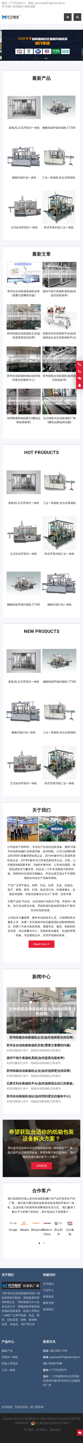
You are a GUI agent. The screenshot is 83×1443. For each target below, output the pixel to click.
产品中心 (48, 1290)
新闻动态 (48, 1296)
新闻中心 (41, 976)
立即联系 (41, 1165)
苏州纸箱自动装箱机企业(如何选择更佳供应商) (39, 1071)
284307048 (55, 1363)
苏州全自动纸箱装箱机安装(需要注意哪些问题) (39, 1045)
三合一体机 (8, 1369)
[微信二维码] (79, 378)
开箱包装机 (21, 1406)
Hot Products (41, 452)
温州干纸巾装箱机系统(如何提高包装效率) (35, 1058)
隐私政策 (55, 1429)
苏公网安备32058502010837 (51, 1423)
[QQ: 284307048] (79, 385)
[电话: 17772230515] (79, 371)
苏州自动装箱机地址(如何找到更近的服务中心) (39, 1096)
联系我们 (18, 6)
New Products (41, 631)
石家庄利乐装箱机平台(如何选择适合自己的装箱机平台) (45, 1083)
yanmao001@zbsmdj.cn (50, 3)
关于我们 (7, 6)
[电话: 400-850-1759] (79, 364)
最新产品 (41, 78)
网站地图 (30, 6)
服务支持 (48, 1302)
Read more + (41, 944)
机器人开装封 (10, 1363)
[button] (36, 57)
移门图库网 (37, 1406)
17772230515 (16, 3)
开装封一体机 (10, 1357)
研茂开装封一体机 (35, 1418)
